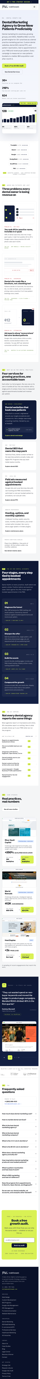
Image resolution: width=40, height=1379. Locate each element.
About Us (5, 1343)
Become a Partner (7, 1354)
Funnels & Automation (9, 1311)
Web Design (6, 1297)
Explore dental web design (14, 435)
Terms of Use (6, 1376)
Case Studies (6, 1346)
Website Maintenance (9, 1313)
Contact (4, 1357)
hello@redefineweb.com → (13, 1104)
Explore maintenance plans (14, 531)
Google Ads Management (10, 1305)
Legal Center (6, 1351)
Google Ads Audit (7, 1371)
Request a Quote (7, 1368)
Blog (3, 1349)
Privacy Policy (6, 1373)
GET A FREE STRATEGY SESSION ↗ (19, 2)
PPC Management (8, 1308)
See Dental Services (12, 72)
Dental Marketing (7, 1321)
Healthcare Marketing (9, 1332)
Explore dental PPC (11, 500)
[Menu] (34, 7)
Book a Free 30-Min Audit (14, 66)
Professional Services (9, 1330)
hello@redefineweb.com (9, 1289)
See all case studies (11, 809)
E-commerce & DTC (8, 1327)
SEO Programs (6, 1302)
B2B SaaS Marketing (8, 1324)
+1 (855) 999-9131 (11, 1102)
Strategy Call (6, 1365)
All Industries (6, 1335)
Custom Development (9, 1300)
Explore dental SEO (11, 466)
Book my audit (19, 1245)
